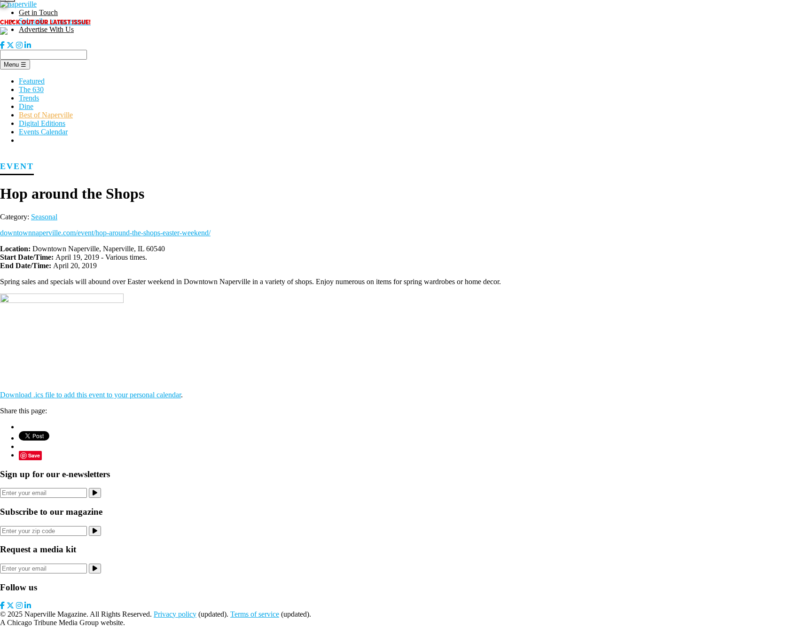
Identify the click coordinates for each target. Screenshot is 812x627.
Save (34, 455)
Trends (29, 98)
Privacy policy (175, 614)
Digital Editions (42, 123)
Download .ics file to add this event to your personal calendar (90, 395)
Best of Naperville (46, 115)
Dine (26, 106)
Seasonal (44, 217)
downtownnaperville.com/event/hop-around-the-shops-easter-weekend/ (105, 233)
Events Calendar (43, 132)
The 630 (31, 89)
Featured (32, 81)
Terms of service (254, 614)
